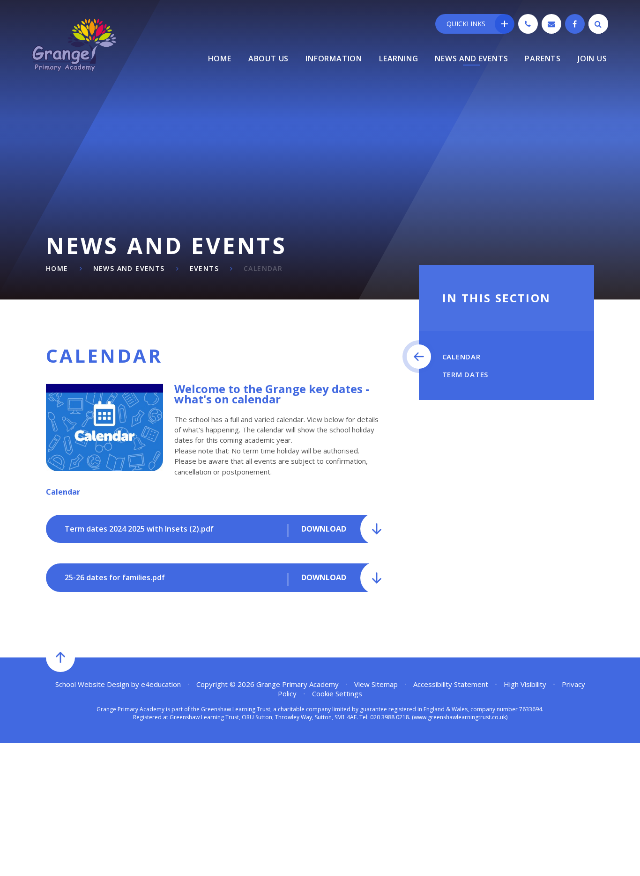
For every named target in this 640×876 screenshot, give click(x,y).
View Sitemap (376, 684)
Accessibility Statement (450, 684)
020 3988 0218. (390, 717)
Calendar (263, 268)
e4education (161, 684)
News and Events (129, 268)
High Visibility (525, 684)
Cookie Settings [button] (337, 693)
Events (204, 268)
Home (57, 268)
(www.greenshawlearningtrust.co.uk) (458, 717)
